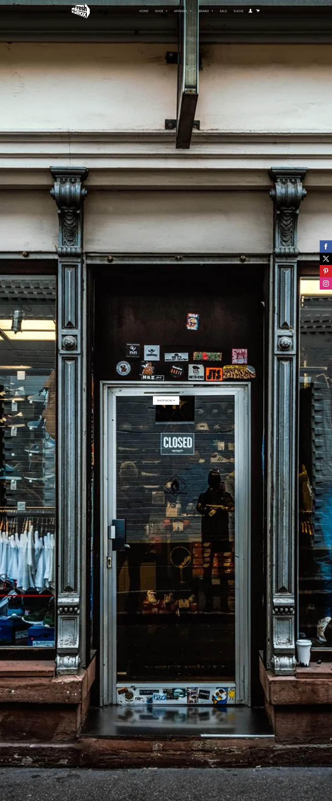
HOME (144, 11)
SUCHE (239, 11)
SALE (223, 11)
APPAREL (181, 11)
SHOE (159, 11)
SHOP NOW (165, 400)
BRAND (204, 11)
